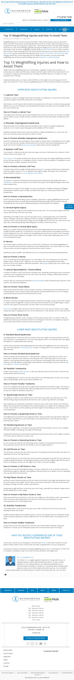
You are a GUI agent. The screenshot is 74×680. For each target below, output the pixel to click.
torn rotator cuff (10, 158)
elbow (44, 543)
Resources (21, 590)
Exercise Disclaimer (22, 673)
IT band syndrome (26, 347)
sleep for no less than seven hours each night (54, 53)
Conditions (7, 590)
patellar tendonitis (24, 371)
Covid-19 (36, 675)
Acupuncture (9, 29)
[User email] (5, 574)
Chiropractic (24, 29)
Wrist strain (7, 309)
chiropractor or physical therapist (49, 57)
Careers (53, 590)
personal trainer (47, 49)
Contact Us (66, 590)
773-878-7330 (64, 17)
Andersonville (7, 650)
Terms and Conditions (8, 673)
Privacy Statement (53, 673)
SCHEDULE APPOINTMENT (35, 638)
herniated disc (8, 182)
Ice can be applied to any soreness (32, 173)
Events (43, 590)
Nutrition (49, 29)
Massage (37, 29)
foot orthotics (14, 364)
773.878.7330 (36, 633)
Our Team (33, 20)
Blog (39, 20)
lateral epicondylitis (38, 281)
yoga (45, 263)
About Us (25, 20)
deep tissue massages (29, 145)
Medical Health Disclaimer (38, 673)
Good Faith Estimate (66, 673)
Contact (46, 20)
